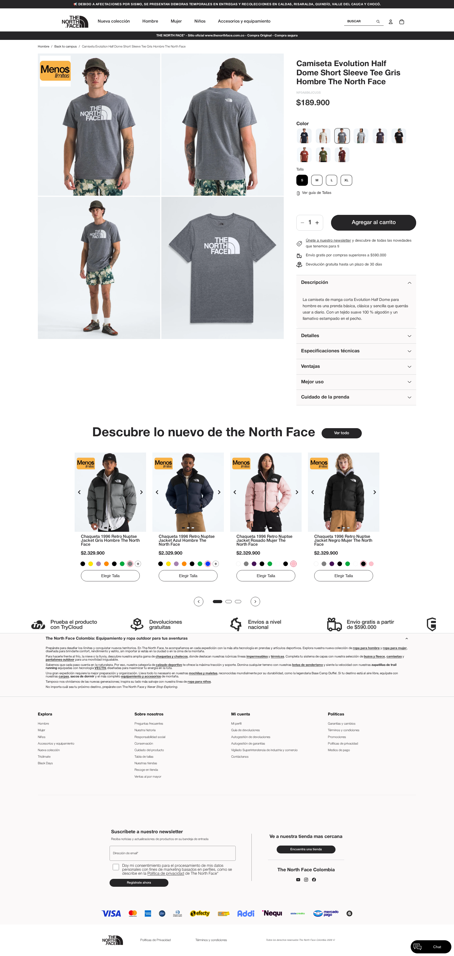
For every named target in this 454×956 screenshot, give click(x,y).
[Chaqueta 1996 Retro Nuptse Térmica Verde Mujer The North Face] (270, 564)
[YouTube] (298, 879)
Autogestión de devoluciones (250, 737)
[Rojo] (304, 155)
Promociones (337, 737)
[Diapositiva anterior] (79, 492)
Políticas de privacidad (343, 743)
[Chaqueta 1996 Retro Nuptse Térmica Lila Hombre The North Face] (98, 564)
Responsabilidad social (150, 737)
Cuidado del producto (149, 750)
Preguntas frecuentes (149, 723)
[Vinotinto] (342, 155)
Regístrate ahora (139, 882)
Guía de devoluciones (245, 730)
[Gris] (342, 136)
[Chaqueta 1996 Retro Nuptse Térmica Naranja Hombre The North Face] (106, 564)
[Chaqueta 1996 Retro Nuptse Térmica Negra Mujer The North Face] (262, 564)
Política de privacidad (165, 873)
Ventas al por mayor (148, 776)
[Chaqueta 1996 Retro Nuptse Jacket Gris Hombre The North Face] (110, 492)
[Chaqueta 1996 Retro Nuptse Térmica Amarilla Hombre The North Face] (90, 564)
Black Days (45, 763)
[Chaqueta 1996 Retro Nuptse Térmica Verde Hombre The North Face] (122, 564)
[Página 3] (238, 601)
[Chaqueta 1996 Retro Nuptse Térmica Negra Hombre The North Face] (114, 564)
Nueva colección (49, 750)
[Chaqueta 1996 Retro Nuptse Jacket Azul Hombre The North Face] (188, 492)
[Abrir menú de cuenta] (391, 22)
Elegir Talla (110, 576)
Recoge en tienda (146, 769)
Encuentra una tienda (306, 849)
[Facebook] (314, 879)
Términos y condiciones (343, 730)
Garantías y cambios (341, 723)
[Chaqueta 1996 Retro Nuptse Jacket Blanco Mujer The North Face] (278, 564)
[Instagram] (306, 879)
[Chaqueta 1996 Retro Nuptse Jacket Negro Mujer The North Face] (285, 564)
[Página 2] (228, 601)
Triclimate (44, 756)
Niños (41, 737)
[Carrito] (402, 22)
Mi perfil (236, 723)
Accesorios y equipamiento (56, 743)
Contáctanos (240, 756)
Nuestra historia (145, 730)
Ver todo (341, 433)
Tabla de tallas (144, 756)
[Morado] (380, 136)
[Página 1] (217, 601)
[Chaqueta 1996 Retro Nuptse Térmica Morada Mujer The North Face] (254, 564)
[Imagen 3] (115, 528)
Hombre (43, 46)
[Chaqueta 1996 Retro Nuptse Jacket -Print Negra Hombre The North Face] (83, 564)
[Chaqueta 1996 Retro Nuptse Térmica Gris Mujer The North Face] (246, 564)
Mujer (41, 730)
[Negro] (399, 136)
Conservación (144, 743)
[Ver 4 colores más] (138, 564)
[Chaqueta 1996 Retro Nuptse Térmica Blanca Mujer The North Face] (238, 564)
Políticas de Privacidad (155, 940)
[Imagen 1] (105, 528)
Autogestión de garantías (248, 743)
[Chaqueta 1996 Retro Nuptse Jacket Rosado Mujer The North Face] (266, 492)
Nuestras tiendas (146, 763)
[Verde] (323, 155)
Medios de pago (339, 750)
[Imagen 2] (110, 528)
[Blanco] (323, 136)
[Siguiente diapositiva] (141, 492)
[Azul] (304, 136)
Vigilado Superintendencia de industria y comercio (264, 750)
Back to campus (65, 46)
